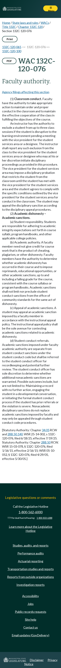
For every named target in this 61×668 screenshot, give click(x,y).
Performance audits (30, 553)
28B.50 (45, 442)
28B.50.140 (15, 434)
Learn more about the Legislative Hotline (30, 529)
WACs (45, 23)
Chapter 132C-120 (30, 27)
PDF (9, 60)
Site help (30, 619)
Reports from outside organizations (30, 577)
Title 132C (9, 27)
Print (10, 39)
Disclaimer (37, 660)
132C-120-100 (11, 51)
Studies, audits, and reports (30, 545)
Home (6, 23)
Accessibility (30, 596)
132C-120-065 (11, 47)
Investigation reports (30, 585)
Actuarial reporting (30, 561)
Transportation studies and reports (30, 569)
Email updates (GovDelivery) (30, 635)
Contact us (30, 627)
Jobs (30, 604)
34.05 (45, 430)
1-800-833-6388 (44, 518)
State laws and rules (25, 23)
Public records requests (30, 612)
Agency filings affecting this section (25, 92)
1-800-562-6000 (30, 512)
